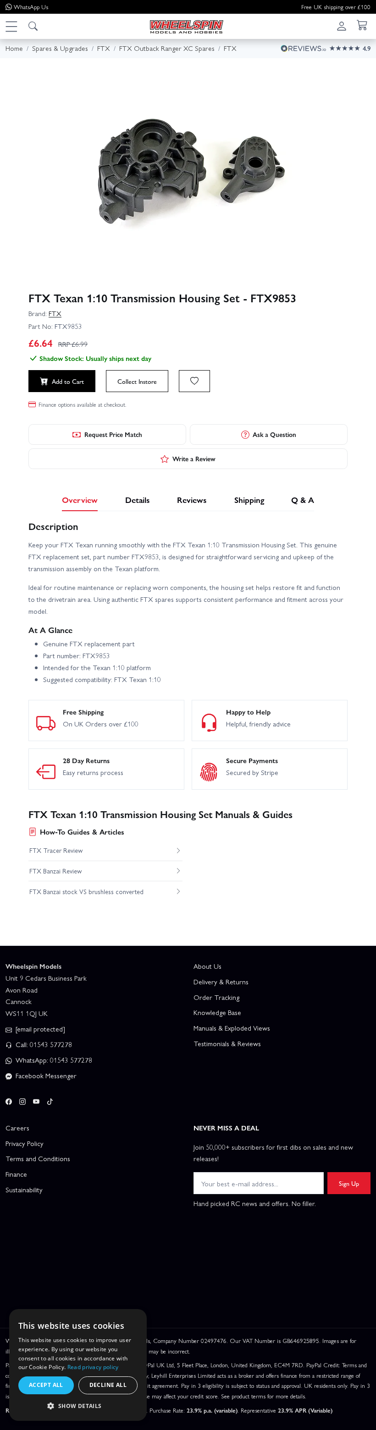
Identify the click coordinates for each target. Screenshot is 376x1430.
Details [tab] (137, 499)
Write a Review (194, 458)
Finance (16, 1174)
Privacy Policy (25, 1143)
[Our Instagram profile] (22, 1099)
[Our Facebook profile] (9, 1099)
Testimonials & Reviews (227, 1043)
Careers (17, 1128)
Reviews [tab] (192, 499)
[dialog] (78, 1365)
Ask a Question (274, 434)
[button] (11, 26)
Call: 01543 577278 (43, 1044)
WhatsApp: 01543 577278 (53, 1060)
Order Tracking (216, 997)
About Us (207, 966)
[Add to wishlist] (194, 381)
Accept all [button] (46, 1385)
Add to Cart (68, 381)
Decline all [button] (108, 1385)
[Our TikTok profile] (50, 1099)
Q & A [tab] (302, 499)
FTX (55, 313)
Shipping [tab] (249, 499)
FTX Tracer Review (56, 850)
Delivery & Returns (221, 982)
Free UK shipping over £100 (335, 6)
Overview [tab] (80, 499)
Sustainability (24, 1189)
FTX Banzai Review (55, 870)
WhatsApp (31, 6)
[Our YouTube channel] (36, 1099)
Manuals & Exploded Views (232, 1028)
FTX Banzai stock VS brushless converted (86, 891)
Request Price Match (113, 434)
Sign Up (349, 1183)
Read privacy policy (93, 1367)
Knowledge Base (217, 1012)
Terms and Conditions (38, 1158)
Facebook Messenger (45, 1075)
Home (14, 48)
